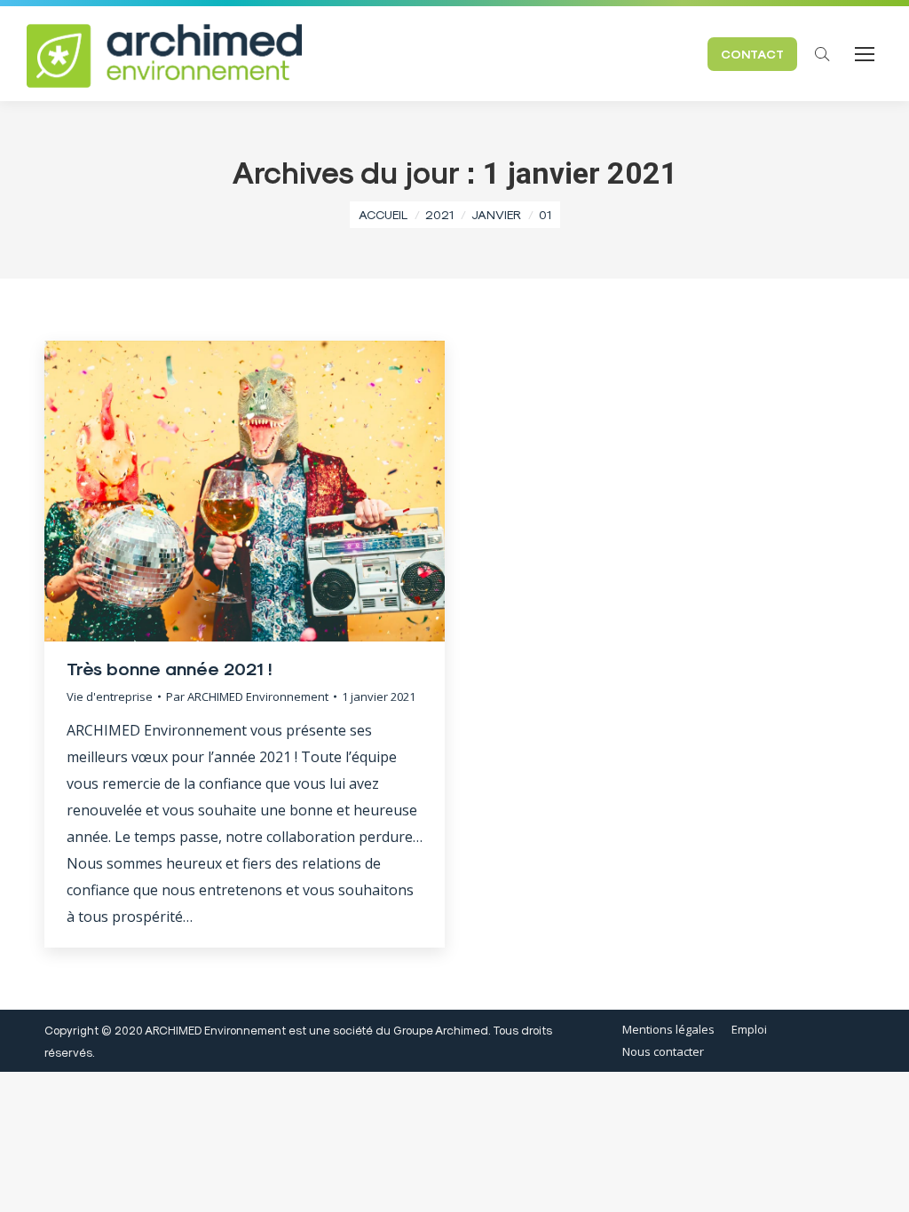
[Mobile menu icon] (864, 54)
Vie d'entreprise (110, 696)
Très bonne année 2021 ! (170, 668)
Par (247, 696)
